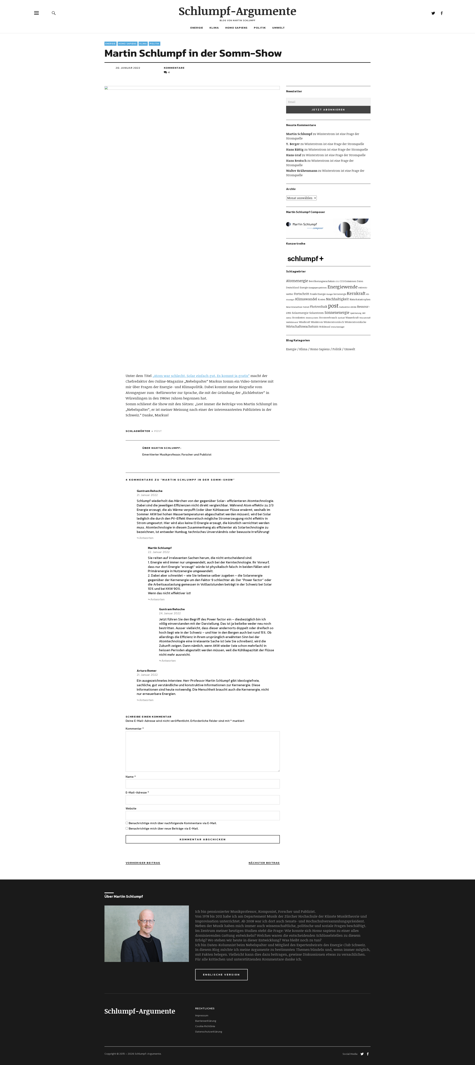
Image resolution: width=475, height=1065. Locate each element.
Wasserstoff (365, 317)
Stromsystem (312, 317)
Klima (214, 27)
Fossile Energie (318, 294)
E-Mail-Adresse (137, 792)
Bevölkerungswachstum (322, 281)
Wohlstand (324, 326)
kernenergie (340, 293)
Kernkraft (356, 293)
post (158, 431)
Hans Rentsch (296, 161)
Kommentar (135, 728)
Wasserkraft (352, 317)
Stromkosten (298, 317)
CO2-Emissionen (348, 281)
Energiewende (342, 287)
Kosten (321, 299)
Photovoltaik (318, 307)
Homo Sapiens (236, 27)
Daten (360, 281)
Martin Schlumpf (165, 448)
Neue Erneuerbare (294, 307)
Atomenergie (297, 280)
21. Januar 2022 (147, 495)
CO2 (337, 281)
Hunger (329, 294)
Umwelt (278, 27)
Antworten (146, 538)
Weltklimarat (292, 322)
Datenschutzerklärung (208, 1032)
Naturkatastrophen (360, 299)
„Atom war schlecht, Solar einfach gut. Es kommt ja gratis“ (201, 375)
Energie (196, 27)
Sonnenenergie (337, 312)
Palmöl (306, 307)
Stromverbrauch (328, 317)
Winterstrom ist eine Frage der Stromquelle (334, 144)
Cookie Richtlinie (205, 1026)
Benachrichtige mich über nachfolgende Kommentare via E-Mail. (173, 823)
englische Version (221, 974)
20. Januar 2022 (128, 68)
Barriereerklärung (205, 1021)
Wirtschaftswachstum (302, 326)
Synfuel (341, 317)
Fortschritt (301, 294)
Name (131, 776)
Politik (260, 27)
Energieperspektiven (318, 287)
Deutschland (292, 287)
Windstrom (317, 322)
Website (131, 808)
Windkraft (304, 322)
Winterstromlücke (355, 322)
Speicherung (355, 313)
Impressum (201, 1015)
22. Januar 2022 (159, 552)
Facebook (441, 12)
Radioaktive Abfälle (347, 307)
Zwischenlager (337, 327)
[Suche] (54, 12)
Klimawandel (306, 299)
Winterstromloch (334, 322)
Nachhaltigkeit (337, 299)
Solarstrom (316, 313)
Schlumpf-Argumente (237, 10)
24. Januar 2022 (170, 613)
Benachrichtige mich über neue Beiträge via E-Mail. (164, 828)
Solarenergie (300, 313)
